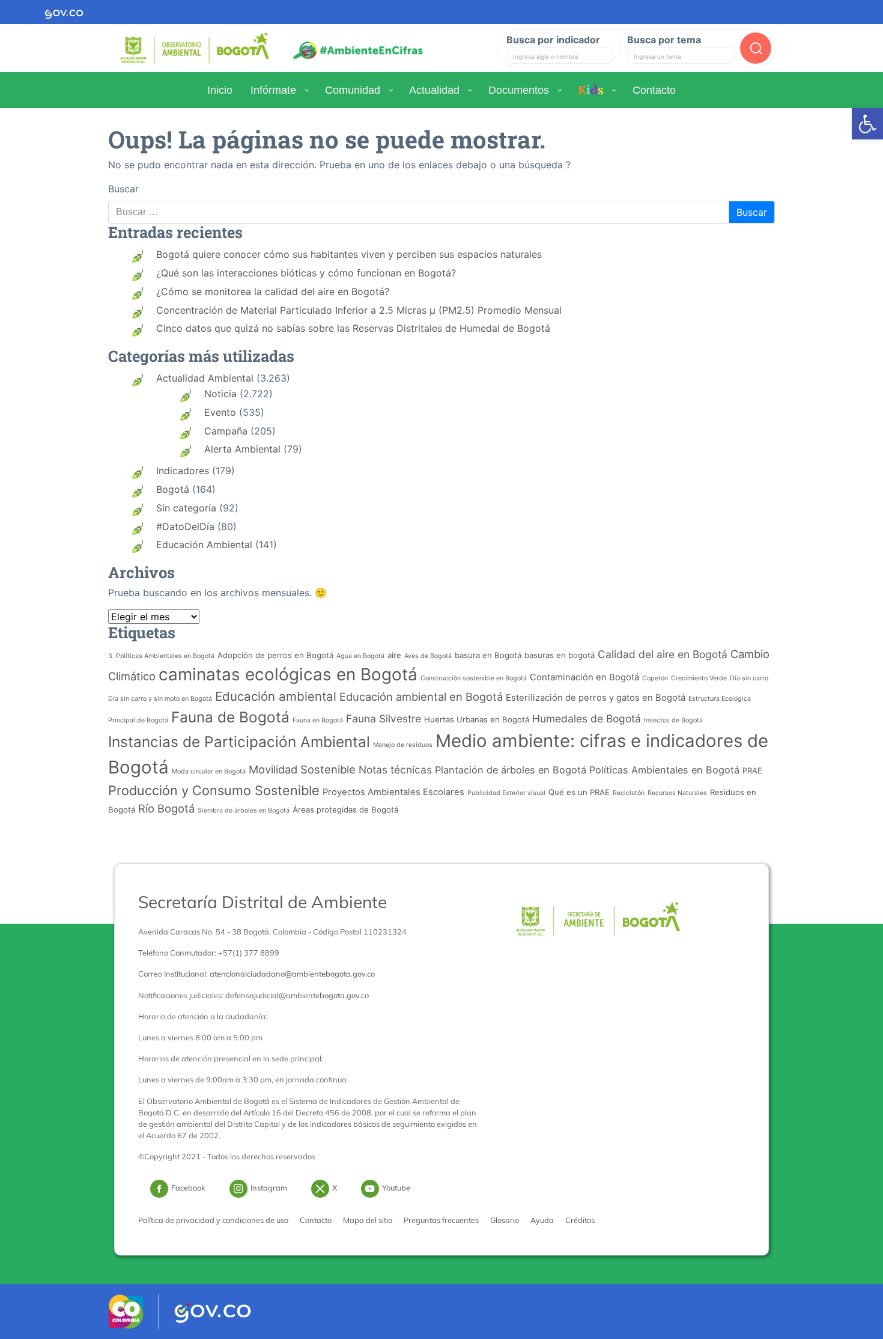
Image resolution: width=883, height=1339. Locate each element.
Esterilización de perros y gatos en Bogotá (595, 697)
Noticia (220, 394)
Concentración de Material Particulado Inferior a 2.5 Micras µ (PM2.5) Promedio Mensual (359, 310)
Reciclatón (629, 793)
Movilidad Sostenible (302, 769)
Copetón (655, 678)
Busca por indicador (553, 40)
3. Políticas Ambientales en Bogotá (161, 656)
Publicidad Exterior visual (506, 793)
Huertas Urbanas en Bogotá (476, 719)
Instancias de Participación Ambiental (239, 742)
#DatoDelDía (185, 526)
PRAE (752, 770)
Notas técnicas (395, 769)
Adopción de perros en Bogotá (275, 655)
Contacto (316, 1220)
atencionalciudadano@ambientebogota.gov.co (292, 973)
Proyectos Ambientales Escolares (393, 792)
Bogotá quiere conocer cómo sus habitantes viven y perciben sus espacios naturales (349, 254)
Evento (220, 412)
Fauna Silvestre (383, 718)
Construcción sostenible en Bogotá (473, 678)
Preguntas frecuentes (441, 1220)
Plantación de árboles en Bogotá (510, 770)
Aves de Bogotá (428, 656)
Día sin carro (749, 678)
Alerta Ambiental (242, 449)
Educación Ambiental (204, 544)
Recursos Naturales (677, 793)
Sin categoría (186, 508)
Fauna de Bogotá (230, 717)
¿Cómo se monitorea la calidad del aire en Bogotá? (272, 291)
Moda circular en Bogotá (209, 771)
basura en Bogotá (488, 655)
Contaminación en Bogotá (584, 677)
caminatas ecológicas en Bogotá (288, 674)
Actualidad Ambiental (204, 378)
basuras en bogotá (559, 655)
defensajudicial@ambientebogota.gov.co (297, 995)
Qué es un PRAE (579, 792)
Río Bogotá (166, 808)
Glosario (504, 1220)
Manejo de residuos (402, 745)
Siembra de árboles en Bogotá (244, 810)
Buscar (123, 189)
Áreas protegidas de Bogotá (345, 809)
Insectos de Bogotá (673, 720)
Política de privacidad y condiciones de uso (213, 1220)
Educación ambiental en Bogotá (421, 696)
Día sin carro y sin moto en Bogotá (160, 699)
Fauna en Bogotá (318, 720)
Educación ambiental (275, 696)
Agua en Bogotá (360, 656)
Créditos (580, 1220)
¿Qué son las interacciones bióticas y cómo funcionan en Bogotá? (306, 273)
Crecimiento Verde (699, 678)
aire (394, 655)
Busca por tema (664, 40)
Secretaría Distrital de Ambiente (262, 901)
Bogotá (172, 489)
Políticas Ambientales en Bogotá (664, 770)
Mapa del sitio (367, 1220)
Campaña (225, 431)
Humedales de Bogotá (586, 718)
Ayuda (542, 1220)
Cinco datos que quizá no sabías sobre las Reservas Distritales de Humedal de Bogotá (353, 328)
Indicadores (182, 471)
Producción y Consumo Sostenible (214, 790)
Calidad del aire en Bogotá (662, 654)
